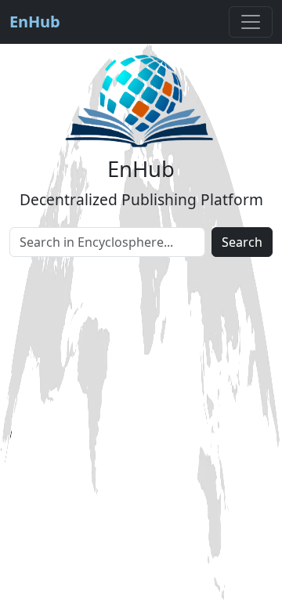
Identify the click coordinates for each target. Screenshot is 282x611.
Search (242, 242)
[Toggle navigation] (251, 22)
